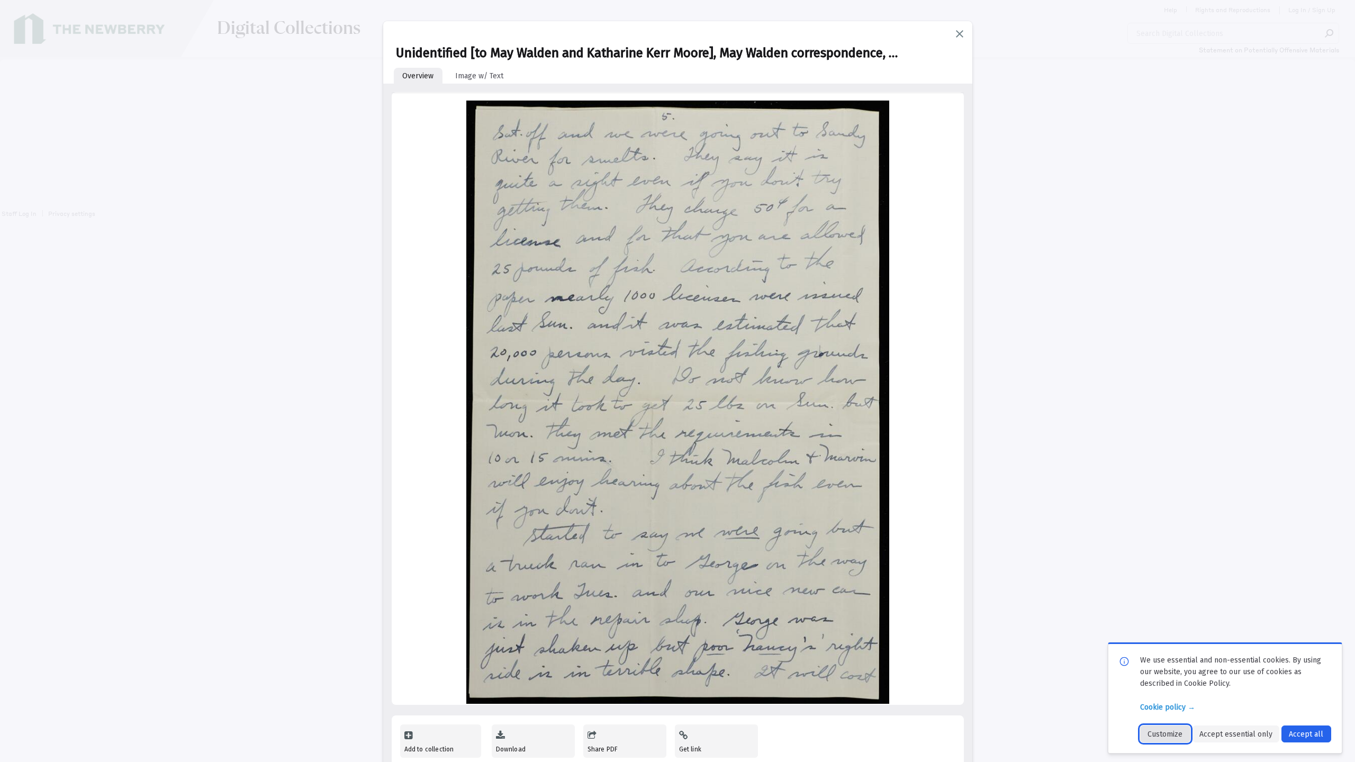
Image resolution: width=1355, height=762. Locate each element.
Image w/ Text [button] (479, 75)
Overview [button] (417, 75)
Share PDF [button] (603, 749)
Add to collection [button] (429, 749)
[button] (959, 34)
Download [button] (511, 749)
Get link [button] (690, 749)
